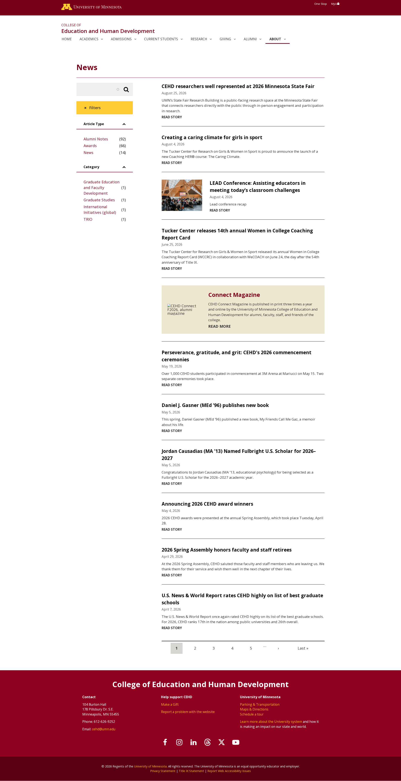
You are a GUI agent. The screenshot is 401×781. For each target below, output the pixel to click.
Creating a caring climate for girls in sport (212, 137)
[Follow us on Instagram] (179, 742)
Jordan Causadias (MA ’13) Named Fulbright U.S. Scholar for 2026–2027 (239, 454)
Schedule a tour (252, 714)
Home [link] (67, 39)
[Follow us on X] (222, 742)
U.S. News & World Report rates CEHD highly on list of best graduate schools (242, 599)
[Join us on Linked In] (194, 742)
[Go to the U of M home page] (91, 8)
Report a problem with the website (188, 711)
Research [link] (199, 39)
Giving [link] (225, 39)
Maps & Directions (254, 709)
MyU (334, 4)
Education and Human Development (108, 31)
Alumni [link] (250, 39)
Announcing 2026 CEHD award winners (207, 504)
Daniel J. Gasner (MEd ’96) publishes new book (215, 405)
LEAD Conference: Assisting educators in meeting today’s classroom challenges (258, 186)
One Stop (320, 4)
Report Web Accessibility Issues (229, 771)
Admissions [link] (121, 39)
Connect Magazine (234, 295)
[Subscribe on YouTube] (236, 742)
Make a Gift (170, 704)
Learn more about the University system (271, 721)
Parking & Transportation (259, 704)
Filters (95, 107)
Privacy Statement (162, 771)
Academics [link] (89, 39)
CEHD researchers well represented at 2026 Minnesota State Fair (238, 86)
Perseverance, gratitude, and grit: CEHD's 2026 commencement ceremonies (236, 356)
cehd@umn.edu (103, 729)
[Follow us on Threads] (207, 742)
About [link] (275, 39)
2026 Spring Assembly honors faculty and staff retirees (227, 550)
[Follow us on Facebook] (165, 742)
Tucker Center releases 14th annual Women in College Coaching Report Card (237, 234)
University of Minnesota (150, 766)
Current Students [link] (161, 39)
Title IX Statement (191, 771)
